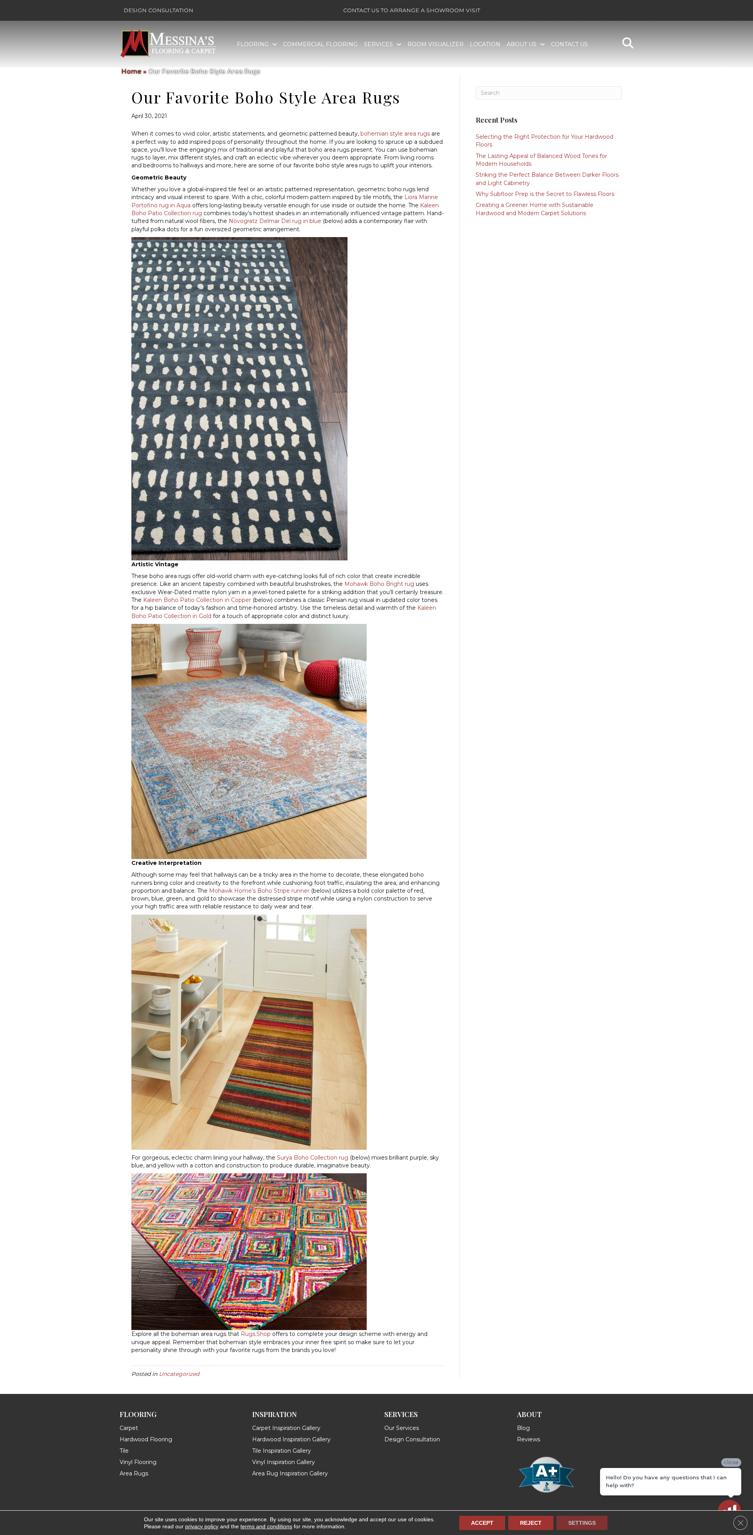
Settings (582, 1523)
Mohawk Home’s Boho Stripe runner (259, 890)
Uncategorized (179, 1373)
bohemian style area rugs (395, 133)
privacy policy (201, 1526)
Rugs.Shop (256, 1333)
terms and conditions (266, 1526)
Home (132, 71)
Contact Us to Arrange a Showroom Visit (411, 10)
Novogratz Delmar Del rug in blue (275, 221)
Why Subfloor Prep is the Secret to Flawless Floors (545, 194)
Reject (531, 1523)
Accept (482, 1523)
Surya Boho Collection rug (312, 1157)
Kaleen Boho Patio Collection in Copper (197, 599)
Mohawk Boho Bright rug (379, 583)
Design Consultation (158, 10)
